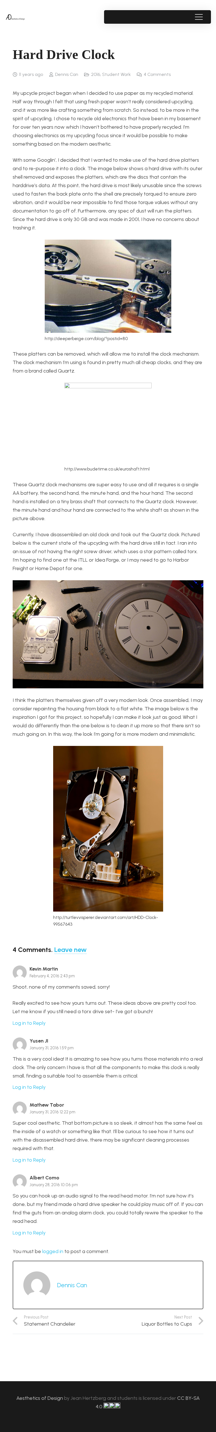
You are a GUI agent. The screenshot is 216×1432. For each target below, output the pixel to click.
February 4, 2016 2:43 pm (52, 975)
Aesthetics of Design (40, 1398)
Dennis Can (66, 74)
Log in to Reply (29, 1023)
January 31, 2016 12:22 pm (52, 1111)
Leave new (70, 949)
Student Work (116, 74)
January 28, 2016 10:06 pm (54, 1184)
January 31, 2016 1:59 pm (52, 1047)
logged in (52, 1251)
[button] (199, 17)
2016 (95, 74)
